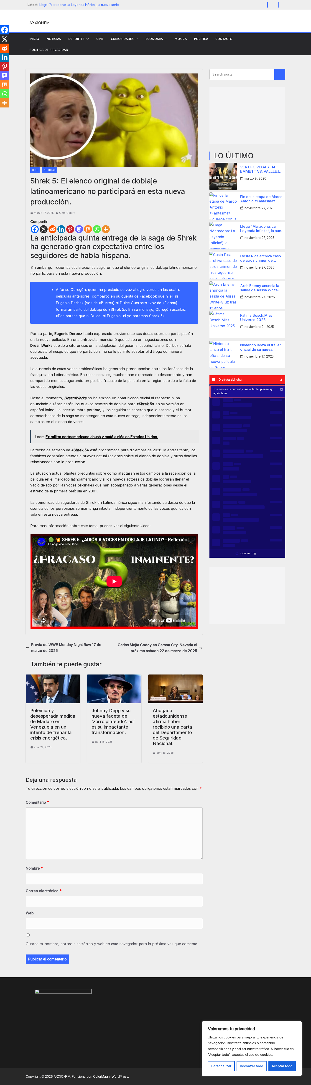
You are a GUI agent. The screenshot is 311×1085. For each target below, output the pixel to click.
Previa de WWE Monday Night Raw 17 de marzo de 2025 (66, 647)
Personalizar (221, 1066)
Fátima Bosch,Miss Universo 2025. (256, 317)
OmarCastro (67, 212)
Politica (201, 39)
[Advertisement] (247, 115)
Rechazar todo (251, 1066)
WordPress (120, 1076)
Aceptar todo (282, 1066)
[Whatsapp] (97, 229)
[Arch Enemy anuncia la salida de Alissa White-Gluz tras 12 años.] (223, 295)
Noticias (53, 39)
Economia (154, 39)
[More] (106, 229)
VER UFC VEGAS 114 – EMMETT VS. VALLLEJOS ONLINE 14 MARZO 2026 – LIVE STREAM (262, 169)
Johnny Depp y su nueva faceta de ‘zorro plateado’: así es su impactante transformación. (113, 721)
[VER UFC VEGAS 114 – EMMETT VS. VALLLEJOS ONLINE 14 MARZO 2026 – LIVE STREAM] (223, 176)
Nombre (34, 868)
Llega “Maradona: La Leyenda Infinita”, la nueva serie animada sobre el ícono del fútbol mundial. (262, 228)
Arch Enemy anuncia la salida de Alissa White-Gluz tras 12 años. (259, 288)
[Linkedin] (61, 229)
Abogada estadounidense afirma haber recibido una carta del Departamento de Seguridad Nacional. (172, 727)
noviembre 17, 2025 (259, 356)
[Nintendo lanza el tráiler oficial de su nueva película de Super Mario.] (223, 354)
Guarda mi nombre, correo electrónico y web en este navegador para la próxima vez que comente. (112, 943)
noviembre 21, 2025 (259, 327)
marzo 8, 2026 (255, 178)
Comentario (37, 802)
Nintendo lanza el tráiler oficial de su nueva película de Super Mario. (261, 347)
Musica (181, 39)
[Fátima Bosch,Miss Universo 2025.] (223, 324)
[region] (252, 1048)
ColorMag (100, 1076)
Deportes (76, 39)
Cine (100, 39)
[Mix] (88, 229)
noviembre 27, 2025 (259, 208)
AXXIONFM (39, 23)
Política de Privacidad (48, 49)
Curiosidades (122, 39)
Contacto (223, 39)
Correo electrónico (43, 891)
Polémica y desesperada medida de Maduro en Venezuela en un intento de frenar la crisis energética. (52, 724)
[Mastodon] (79, 229)
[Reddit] (52, 229)
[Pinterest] (70, 229)
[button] (86, 39)
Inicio (34, 39)
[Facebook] (35, 229)
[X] (44, 229)
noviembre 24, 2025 (260, 297)
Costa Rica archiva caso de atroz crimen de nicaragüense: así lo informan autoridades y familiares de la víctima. (260, 258)
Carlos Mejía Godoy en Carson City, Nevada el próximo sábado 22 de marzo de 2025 (157, 648)
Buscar (279, 74)
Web (30, 913)
